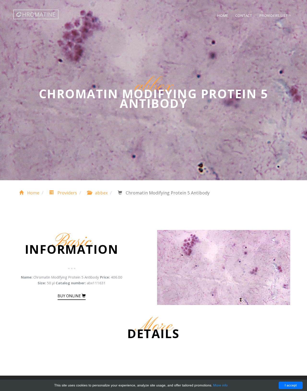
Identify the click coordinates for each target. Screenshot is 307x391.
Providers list (273, 15)
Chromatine (36, 14)
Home (222, 15)
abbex (101, 193)
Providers (66, 193)
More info (220, 385)
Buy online (70, 295)
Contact (243, 15)
